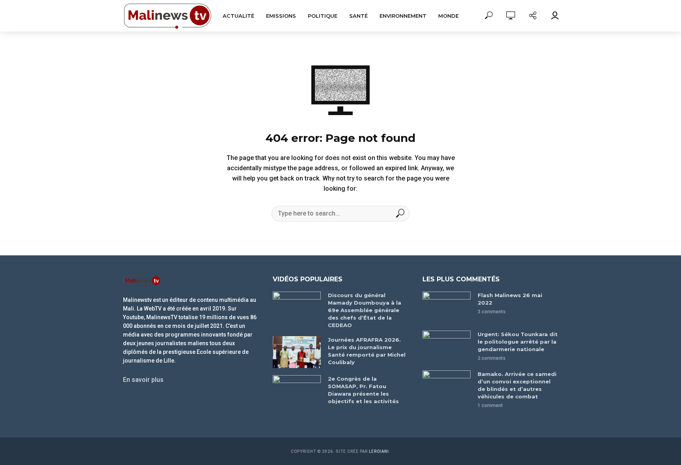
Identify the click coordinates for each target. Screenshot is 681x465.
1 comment (490, 405)
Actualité (238, 16)
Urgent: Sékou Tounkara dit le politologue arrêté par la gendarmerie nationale (518, 341)
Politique (322, 16)
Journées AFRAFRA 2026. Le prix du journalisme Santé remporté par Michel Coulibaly (367, 351)
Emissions (281, 16)
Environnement (403, 16)
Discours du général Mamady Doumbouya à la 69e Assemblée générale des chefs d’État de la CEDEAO (364, 310)
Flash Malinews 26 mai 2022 (510, 299)
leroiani (379, 451)
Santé (358, 16)
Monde (448, 16)
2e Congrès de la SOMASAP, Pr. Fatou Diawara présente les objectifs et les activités (363, 390)
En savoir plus (143, 379)
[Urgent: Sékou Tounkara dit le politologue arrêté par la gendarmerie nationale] (446, 347)
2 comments (492, 358)
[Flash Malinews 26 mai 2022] (446, 308)
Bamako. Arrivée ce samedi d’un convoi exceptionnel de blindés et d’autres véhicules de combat (517, 385)
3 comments (492, 311)
